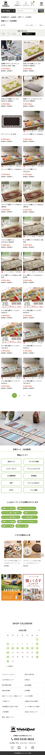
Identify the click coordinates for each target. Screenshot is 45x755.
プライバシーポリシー (8, 674)
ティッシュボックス (33, 469)
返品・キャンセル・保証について (12, 696)
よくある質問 (29, 696)
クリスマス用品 (34, 461)
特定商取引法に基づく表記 (10, 706)
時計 (11, 483)
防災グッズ (11, 461)
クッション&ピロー (34, 483)
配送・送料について (8, 717)
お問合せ (27, 680)
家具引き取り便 (29, 674)
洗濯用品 (34, 476)
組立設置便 (28, 685)
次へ (29, 395)
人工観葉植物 (11, 476)
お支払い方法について (31, 712)
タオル (11, 490)
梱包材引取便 (6, 690)
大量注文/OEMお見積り (31, 701)
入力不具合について (8, 680)
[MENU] (41, 3)
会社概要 (27, 690)
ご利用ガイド (6, 701)
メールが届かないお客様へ (32, 706)
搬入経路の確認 (6, 685)
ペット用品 (33, 490)
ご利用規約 (5, 712)
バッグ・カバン (11, 469)
